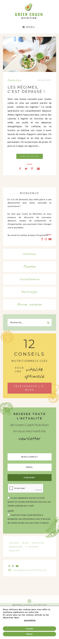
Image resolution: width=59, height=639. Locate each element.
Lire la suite (29, 156)
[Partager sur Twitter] (26, 168)
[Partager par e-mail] (38, 168)
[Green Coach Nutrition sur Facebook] (42, 239)
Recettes (29, 266)
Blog (25, 543)
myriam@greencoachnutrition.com (29, 570)
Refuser (29, 634)
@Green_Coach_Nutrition (29, 605)
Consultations (29, 279)
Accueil (14, 543)
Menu (30, 27)
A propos (32, 547)
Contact (14, 551)
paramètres (30, 620)
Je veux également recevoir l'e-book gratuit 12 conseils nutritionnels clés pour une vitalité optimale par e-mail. (29, 502)
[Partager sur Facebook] (20, 168)
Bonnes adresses (29, 304)
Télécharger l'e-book (29, 388)
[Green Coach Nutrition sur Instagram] (46, 239)
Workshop (16, 547)
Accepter (29, 628)
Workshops (29, 292)
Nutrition (15, 80)
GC (28, 4)
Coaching (38, 543)
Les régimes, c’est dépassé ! (26, 89)
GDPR (11, 511)
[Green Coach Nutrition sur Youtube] (50, 239)
